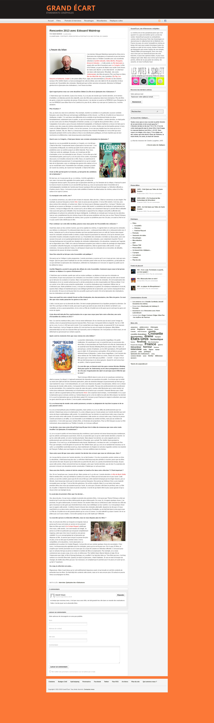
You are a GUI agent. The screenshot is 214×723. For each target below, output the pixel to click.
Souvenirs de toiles (139, 235)
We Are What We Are (94, 76)
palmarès (134, 351)
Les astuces (137, 302)
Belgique (150, 329)
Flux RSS (159, 21)
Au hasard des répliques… (142, 250)
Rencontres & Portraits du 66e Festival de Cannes (88, 36)
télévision (159, 356)
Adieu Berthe (110, 61)
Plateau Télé (137, 245)
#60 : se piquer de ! (148, 286)
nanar (157, 349)
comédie (152, 331)
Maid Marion (57, 34)
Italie (145, 349)
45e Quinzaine (118, 63)
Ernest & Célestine (93, 63)
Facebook (165, 21)
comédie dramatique (138, 334)
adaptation (134, 327)
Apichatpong (74, 682)
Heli (76, 202)
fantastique (156, 339)
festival (141, 341)
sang (153, 354)
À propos (136, 253)
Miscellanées (102, 21)
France (150, 344)
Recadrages (89, 21)
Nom (50, 620)
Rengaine (119, 61)
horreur (147, 346)
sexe (144, 356)
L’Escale (108, 79)
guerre (160, 344)
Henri (85, 393)
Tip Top (115, 76)
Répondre (120, 595)
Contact (135, 257)
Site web (52, 637)
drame (148, 336)
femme (133, 342)
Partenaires (86, 682)
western (133, 358)
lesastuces (136, 311)
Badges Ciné (62, 682)
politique (147, 352)
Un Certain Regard (72, 526)
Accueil (51, 21)
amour (133, 329)
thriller (150, 356)
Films (58, 21)
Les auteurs (137, 255)
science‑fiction (136, 356)
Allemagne (154, 327)
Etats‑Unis (139, 339)
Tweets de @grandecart (139, 364)
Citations (52, 682)
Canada (133, 331)
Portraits (64, 36)
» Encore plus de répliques (155, 145)
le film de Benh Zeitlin (118, 474)
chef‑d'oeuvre (142, 331)
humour (156, 347)
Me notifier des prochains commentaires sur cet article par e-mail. (73, 672)
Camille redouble (100, 61)
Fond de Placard (140, 231)
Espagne (158, 336)
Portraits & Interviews (73, 21)
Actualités (138, 226)
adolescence (144, 327)
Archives (125, 682)
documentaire (137, 336)
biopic (157, 329)
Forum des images (137, 344)
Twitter (162, 21)
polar (140, 352)
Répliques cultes (116, 21)
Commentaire (53, 645)
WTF (134, 243)
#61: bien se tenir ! (147, 279)
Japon (151, 349)
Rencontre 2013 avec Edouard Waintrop (75, 30)
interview (62, 582)
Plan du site (137, 260)
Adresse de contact (55, 628)
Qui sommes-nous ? (150, 682)
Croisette (155, 333)
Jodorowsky (91, 74)
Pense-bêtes (137, 248)
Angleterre (141, 329)
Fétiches (137, 228)
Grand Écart (70, 7)
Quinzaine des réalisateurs (75, 582)
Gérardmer (136, 347)
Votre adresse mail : (137, 94)
